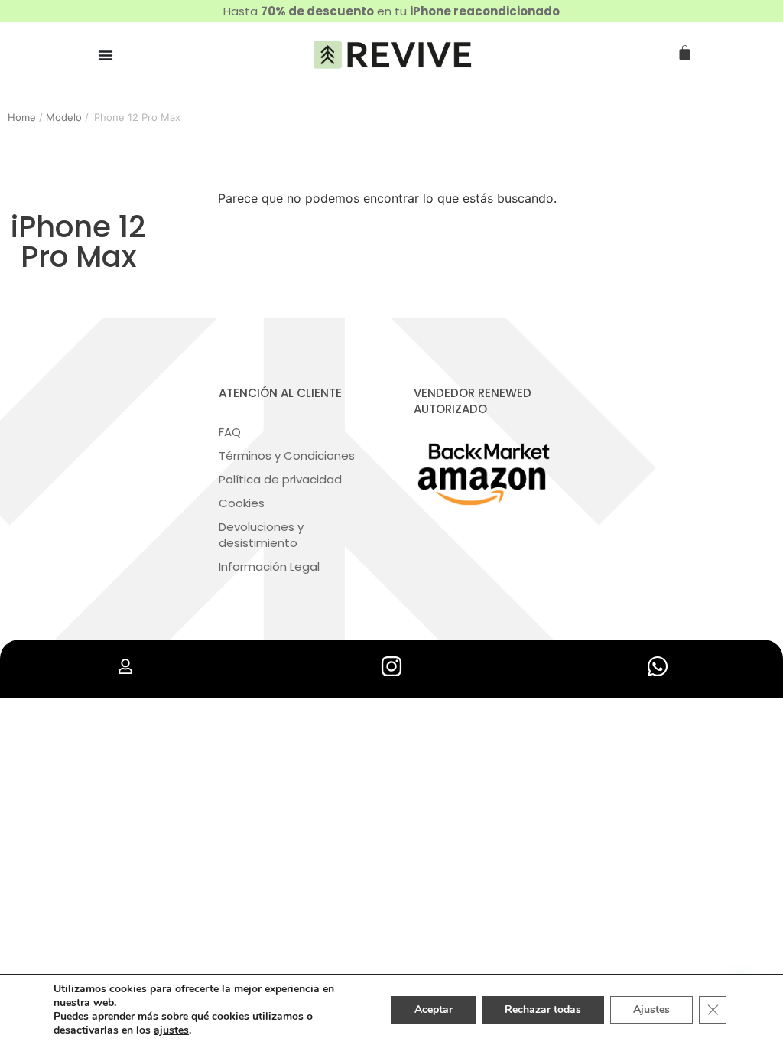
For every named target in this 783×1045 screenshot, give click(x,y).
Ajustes (651, 1009)
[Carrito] (685, 53)
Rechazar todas (543, 1009)
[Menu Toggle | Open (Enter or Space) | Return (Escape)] (105, 55)
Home (22, 117)
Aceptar (433, 1009)
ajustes (171, 1030)
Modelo (64, 117)
